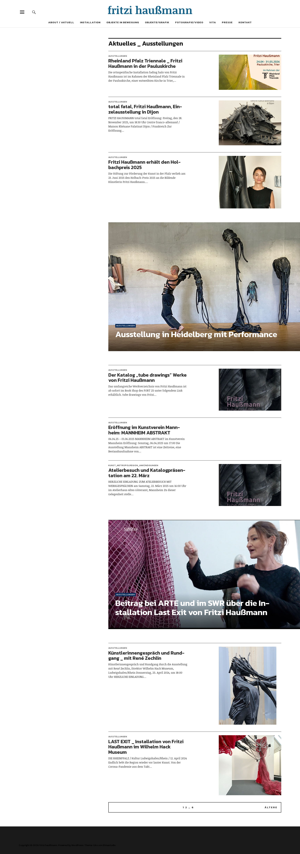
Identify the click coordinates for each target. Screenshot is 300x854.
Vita (212, 22)
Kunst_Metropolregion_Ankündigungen (133, 465)
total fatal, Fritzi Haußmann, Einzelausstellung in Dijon (145, 109)
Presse (227, 22)
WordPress (77, 845)
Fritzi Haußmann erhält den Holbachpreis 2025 (144, 164)
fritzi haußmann (150, 10)
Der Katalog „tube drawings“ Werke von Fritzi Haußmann (147, 377)
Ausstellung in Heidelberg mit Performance (196, 334)
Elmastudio (109, 845)
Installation (90, 22)
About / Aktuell (61, 22)
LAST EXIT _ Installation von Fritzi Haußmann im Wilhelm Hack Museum (146, 747)
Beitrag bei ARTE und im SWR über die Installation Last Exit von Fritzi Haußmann (192, 607)
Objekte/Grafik (157, 22)
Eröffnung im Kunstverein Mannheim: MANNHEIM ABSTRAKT (144, 430)
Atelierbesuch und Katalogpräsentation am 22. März (146, 472)
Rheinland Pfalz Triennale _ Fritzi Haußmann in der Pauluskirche (145, 63)
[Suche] (34, 12)
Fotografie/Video (189, 22)
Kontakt (245, 22)
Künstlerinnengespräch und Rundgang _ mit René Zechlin (146, 655)
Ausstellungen (117, 56)
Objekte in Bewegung (122, 22)
